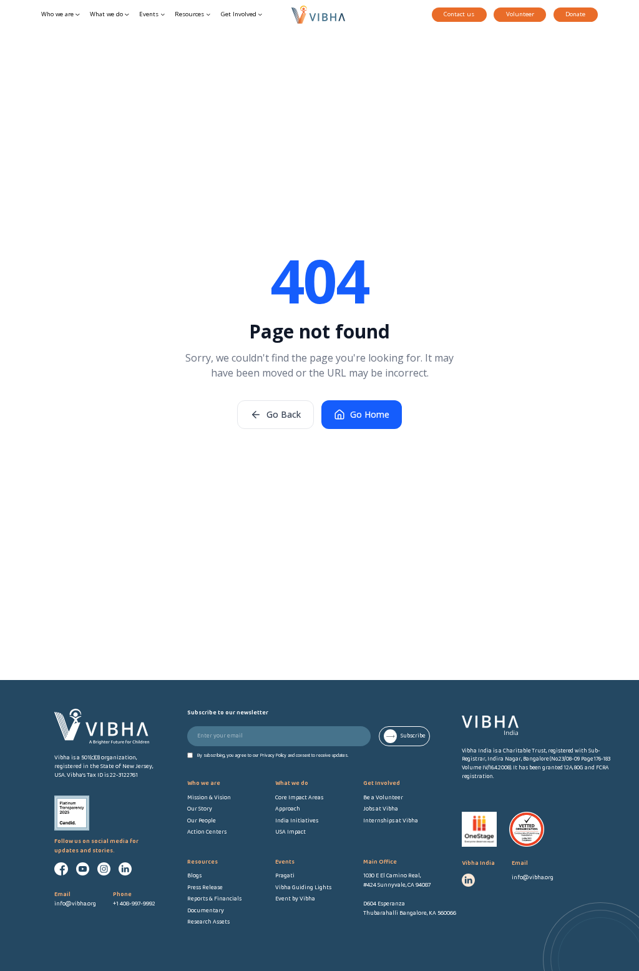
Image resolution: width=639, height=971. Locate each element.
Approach (287, 809)
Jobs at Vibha (380, 809)
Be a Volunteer (383, 798)
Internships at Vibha (390, 821)
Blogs (194, 876)
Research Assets (208, 922)
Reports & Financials (214, 899)
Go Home (369, 414)
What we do (106, 14)
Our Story (199, 809)
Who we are (57, 14)
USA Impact (290, 832)
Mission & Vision (209, 798)
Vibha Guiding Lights (303, 888)
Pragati (285, 876)
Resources (189, 14)
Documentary (205, 911)
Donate (575, 14)
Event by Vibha (295, 899)
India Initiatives (296, 821)
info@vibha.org (533, 877)
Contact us (459, 14)
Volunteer (520, 14)
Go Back (283, 414)
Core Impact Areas (299, 798)
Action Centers (207, 832)
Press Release (205, 888)
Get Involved (238, 14)
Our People (201, 821)
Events (149, 14)
